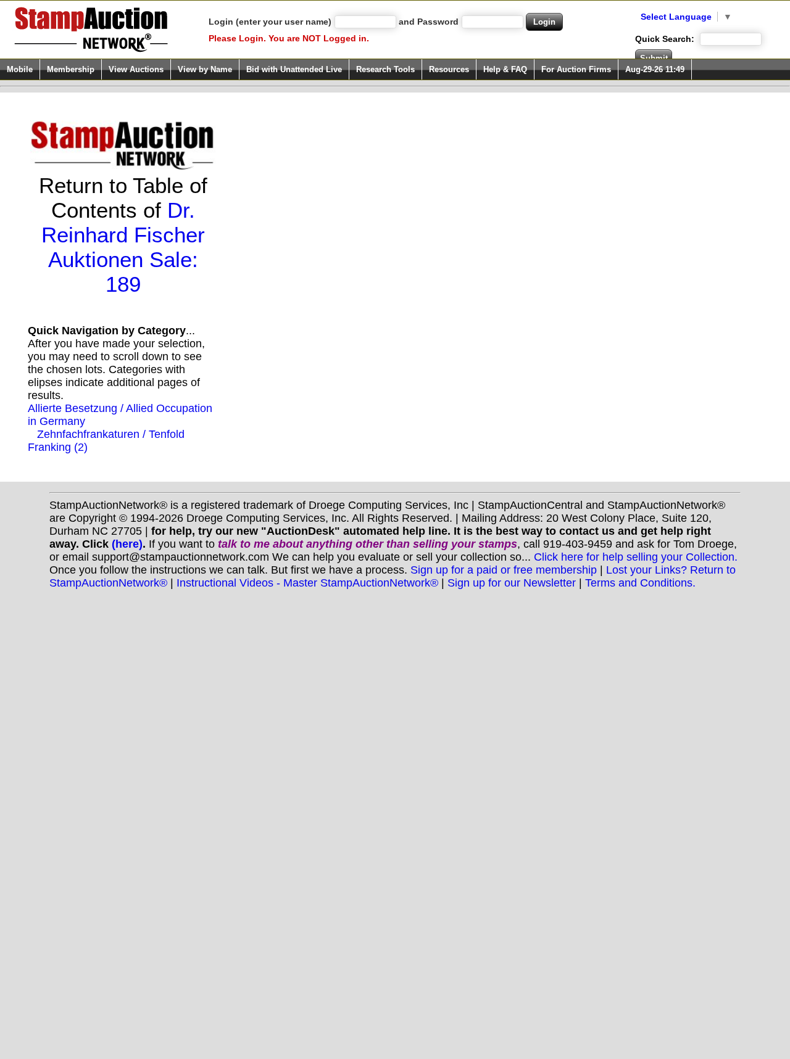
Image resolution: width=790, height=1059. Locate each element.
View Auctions (136, 69)
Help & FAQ (505, 69)
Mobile (20, 69)
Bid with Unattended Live (294, 69)
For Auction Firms (576, 69)
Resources (449, 69)
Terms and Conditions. (640, 583)
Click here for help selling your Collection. (636, 557)
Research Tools (385, 69)
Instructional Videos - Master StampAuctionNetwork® (307, 583)
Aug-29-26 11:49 (654, 69)
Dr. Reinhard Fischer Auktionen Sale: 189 (123, 247)
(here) (127, 544)
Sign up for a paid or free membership (503, 570)
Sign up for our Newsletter (511, 583)
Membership (70, 69)
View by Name (205, 69)
